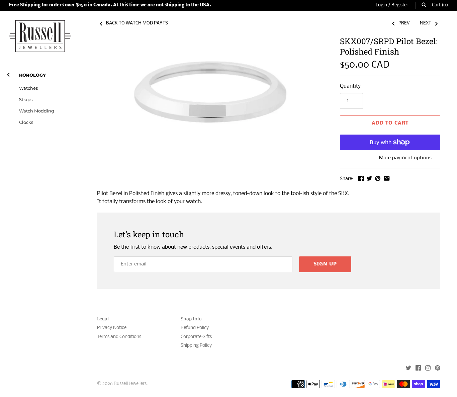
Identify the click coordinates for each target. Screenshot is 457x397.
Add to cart (390, 123)
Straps (25, 99)
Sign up (325, 264)
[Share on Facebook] (361, 178)
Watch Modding (36, 110)
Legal (103, 319)
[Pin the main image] (377, 178)
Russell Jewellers (130, 383)
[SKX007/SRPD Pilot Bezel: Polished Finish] (210, 106)
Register (399, 5)
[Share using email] (386, 178)
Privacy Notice (111, 327)
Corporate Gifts (196, 336)
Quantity (350, 86)
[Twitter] (408, 369)
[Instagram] (428, 369)
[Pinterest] (437, 369)
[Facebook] (418, 369)
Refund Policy (195, 327)
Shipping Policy (196, 345)
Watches (28, 88)
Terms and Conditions (119, 336)
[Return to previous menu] (8, 73)
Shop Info (191, 319)
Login (381, 5)
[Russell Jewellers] (40, 36)
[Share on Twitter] (369, 178)
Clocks (26, 122)
